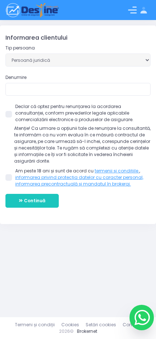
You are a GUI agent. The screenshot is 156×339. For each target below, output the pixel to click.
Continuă (34, 201)
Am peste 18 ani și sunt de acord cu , (79, 177)
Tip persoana (20, 48)
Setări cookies (101, 325)
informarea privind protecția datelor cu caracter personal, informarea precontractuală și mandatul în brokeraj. (79, 180)
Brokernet (87, 331)
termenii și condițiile (117, 171)
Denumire (15, 77)
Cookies (70, 325)
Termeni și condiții (35, 325)
